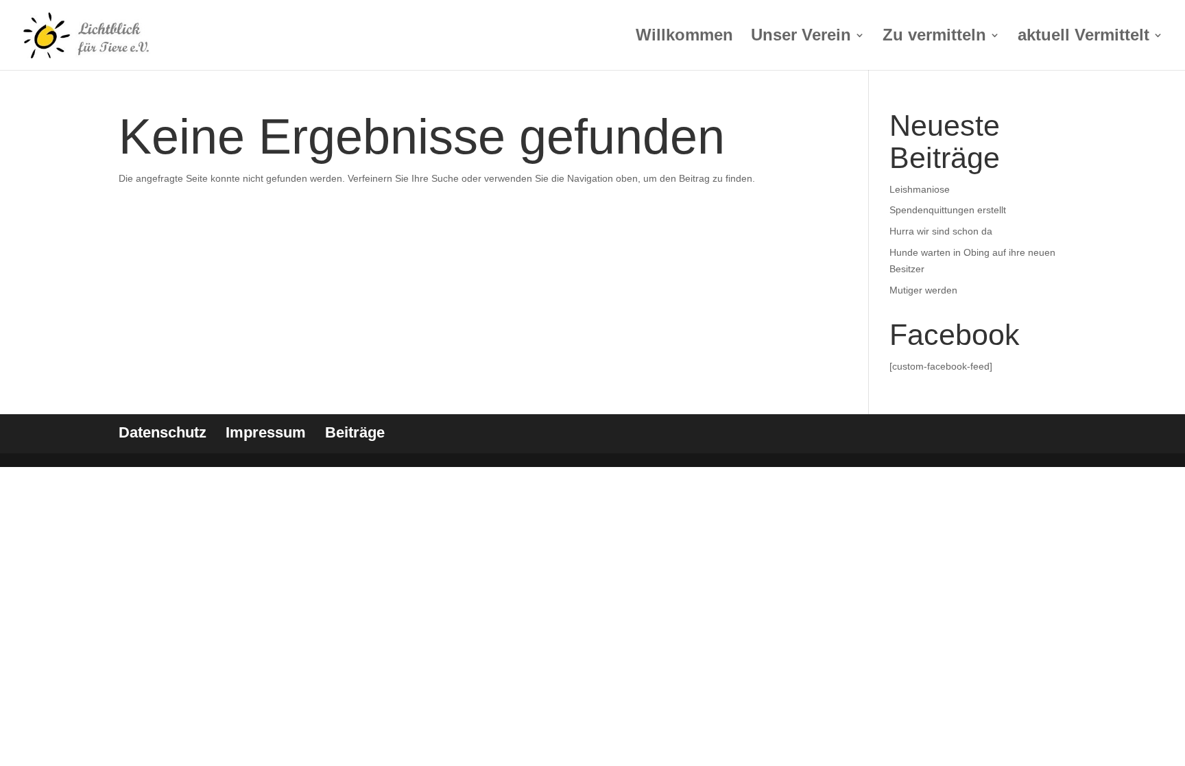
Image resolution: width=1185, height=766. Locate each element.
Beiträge (355, 432)
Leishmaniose (919, 189)
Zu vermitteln (934, 37)
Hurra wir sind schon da (940, 231)
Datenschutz (162, 432)
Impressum (266, 432)
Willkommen (684, 37)
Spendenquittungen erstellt (947, 209)
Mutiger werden (923, 290)
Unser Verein (801, 37)
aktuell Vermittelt (1083, 37)
